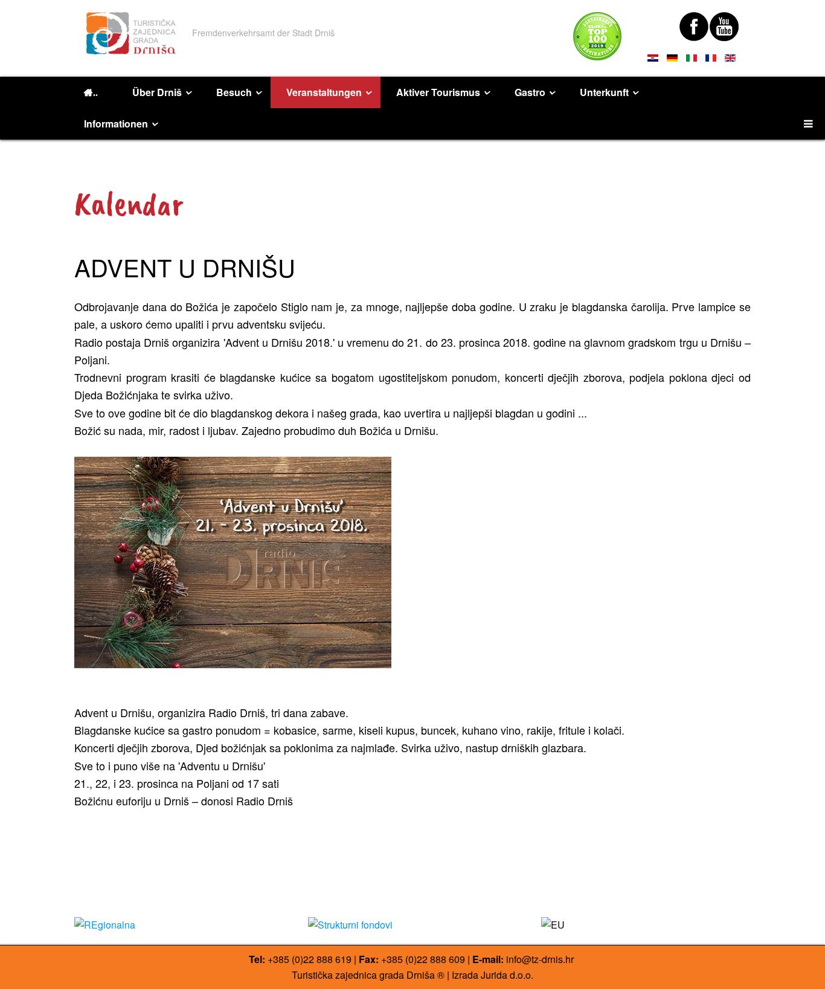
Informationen (116, 123)
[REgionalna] (179, 925)
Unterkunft (604, 92)
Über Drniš (157, 92)
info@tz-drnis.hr (540, 959)
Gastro (530, 92)
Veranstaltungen (324, 92)
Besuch (234, 92)
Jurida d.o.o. (507, 975)
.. (95, 92)
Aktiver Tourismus (438, 92)
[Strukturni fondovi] (413, 925)
